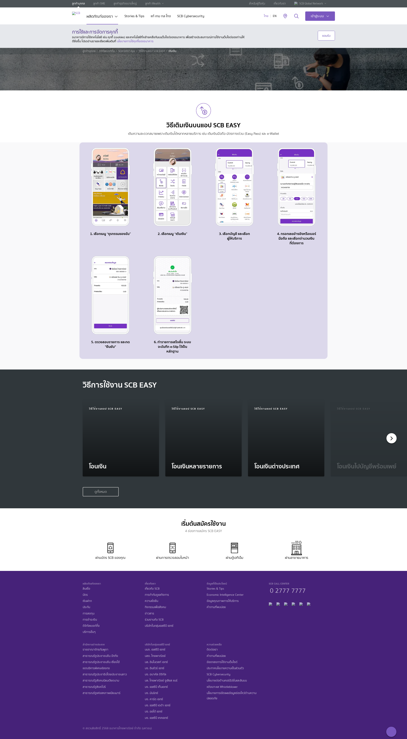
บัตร (85, 595)
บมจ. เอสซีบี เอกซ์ (155, 649)
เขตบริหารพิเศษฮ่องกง (96, 668)
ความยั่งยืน (151, 601)
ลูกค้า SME (99, 3)
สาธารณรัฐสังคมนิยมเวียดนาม (101, 680)
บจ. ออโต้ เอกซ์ (153, 711)
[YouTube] (293, 603)
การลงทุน (88, 613)
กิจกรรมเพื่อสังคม (155, 607)
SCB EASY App (126, 51)
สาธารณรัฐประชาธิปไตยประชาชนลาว (105, 674)
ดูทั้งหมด (101, 491)
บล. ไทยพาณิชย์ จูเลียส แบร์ (161, 680)
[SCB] (76, 13)
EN (274, 16)
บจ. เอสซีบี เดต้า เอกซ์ (157, 705)
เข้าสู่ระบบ (317, 16)
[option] (121, 438)
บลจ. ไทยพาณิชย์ (155, 656)
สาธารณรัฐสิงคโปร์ (94, 687)
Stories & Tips (134, 16)
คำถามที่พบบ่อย (216, 607)
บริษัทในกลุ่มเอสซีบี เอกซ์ (159, 626)
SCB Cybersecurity (190, 16)
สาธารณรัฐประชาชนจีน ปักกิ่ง (100, 656)
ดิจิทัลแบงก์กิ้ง (107, 51)
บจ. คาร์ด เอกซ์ (154, 699)
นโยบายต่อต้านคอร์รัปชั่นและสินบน (227, 680)
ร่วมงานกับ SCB (154, 619)
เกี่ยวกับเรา (280, 3)
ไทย (266, 16)
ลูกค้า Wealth (152, 3)
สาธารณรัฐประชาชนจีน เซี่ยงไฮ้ (101, 662)
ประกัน (86, 607)
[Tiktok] (285, 603)
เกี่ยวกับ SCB (152, 588)
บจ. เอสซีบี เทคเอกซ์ (156, 718)
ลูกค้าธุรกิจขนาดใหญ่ (125, 3)
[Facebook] (270, 603)
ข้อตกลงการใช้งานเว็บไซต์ (222, 662)
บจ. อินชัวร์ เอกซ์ (154, 668)
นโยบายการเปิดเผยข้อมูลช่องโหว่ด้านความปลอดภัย (231, 696)
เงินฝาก (87, 601)
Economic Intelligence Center (225, 595)
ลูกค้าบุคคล (78, 3)
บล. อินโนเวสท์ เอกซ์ (156, 662)
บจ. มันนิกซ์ (151, 693)
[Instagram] (308, 603)
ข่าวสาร (149, 613)
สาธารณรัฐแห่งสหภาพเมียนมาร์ (101, 693)
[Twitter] (301, 603)
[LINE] (278, 603)
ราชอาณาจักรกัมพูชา (95, 649)
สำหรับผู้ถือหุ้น (257, 3)
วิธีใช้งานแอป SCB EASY (152, 51)
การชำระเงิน (90, 619)
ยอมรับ (326, 35)
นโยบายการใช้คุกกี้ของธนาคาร (135, 41)
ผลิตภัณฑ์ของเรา (99, 16)
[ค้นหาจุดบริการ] (285, 16)
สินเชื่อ (86, 588)
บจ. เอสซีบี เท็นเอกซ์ (156, 687)
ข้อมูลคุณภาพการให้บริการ (223, 601)
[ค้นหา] (296, 16)
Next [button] (390, 438)
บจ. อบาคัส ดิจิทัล (155, 674)
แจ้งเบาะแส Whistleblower (222, 687)
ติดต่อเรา (212, 649)
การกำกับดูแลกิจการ (157, 595)
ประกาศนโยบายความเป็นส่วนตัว (225, 668)
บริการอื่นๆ (89, 632)
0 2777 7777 (288, 590)
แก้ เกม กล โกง (161, 16)
